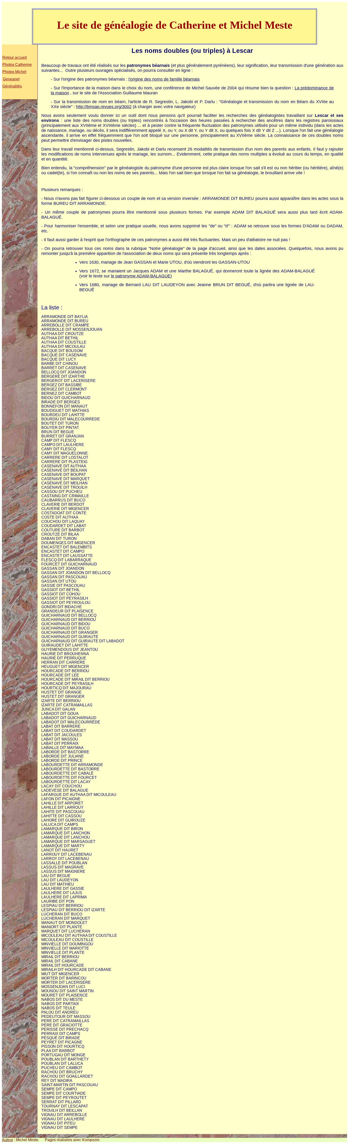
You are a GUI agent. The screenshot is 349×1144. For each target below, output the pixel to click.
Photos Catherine (17, 65)
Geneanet (11, 79)
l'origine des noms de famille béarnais (164, 79)
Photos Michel (14, 72)
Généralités (12, 86)
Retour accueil (14, 57)
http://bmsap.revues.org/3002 (104, 106)
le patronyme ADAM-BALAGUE (140, 276)
